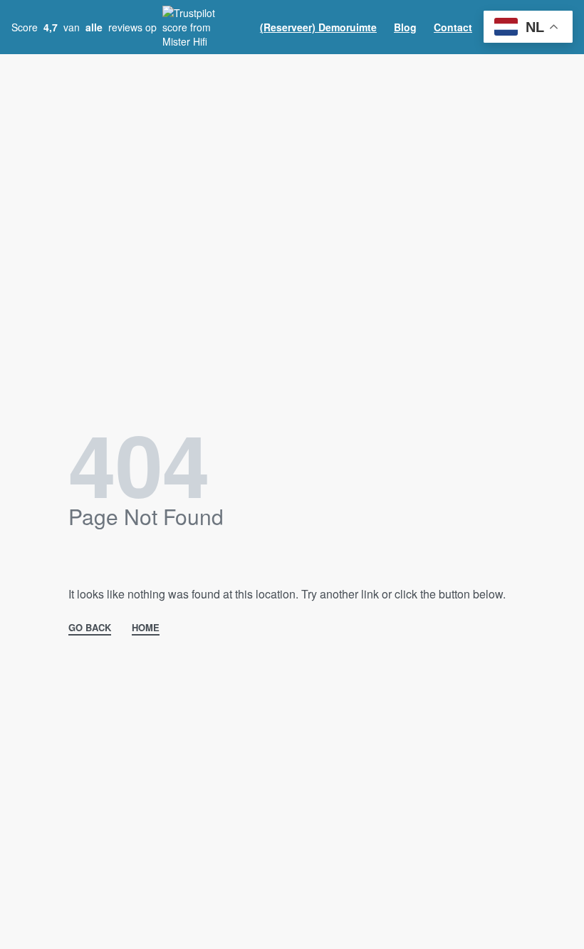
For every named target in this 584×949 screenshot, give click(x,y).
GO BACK (89, 628)
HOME (146, 628)
